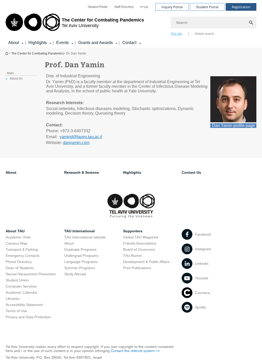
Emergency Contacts (22, 256)
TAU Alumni (132, 256)
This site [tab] (176, 34)
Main (10, 73)
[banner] (131, 24)
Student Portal (97, 7)
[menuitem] (97, 6)
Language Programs (80, 262)
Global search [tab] (204, 34)
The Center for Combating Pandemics (37, 53)
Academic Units (18, 237)
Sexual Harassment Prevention (31, 274)
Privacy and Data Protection (28, 317)
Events (62, 42)
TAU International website (85, 237)
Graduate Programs (80, 249)
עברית (144, 7)
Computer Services (21, 286)
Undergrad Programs (81, 256)
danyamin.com (76, 142)
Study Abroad (75, 274)
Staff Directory (124, 7)
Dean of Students (20, 268)
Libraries (13, 299)
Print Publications (137, 268)
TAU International (79, 231)
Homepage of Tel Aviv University (7, 53)
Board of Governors (139, 249)
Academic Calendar (21, 292)
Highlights (37, 42)
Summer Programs (79, 268)
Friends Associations (139, 243)
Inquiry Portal (171, 7)
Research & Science (81, 172)
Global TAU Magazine (140, 237)
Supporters (133, 231)
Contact (129, 42)
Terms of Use (16, 311)
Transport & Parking (22, 249)
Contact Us (191, 172)
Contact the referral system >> (135, 351)
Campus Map (16, 243)
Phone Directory (19, 262)
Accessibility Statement (24, 305)
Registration (241, 7)
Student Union (17, 280)
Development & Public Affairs (146, 262)
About (13, 42)
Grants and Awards (95, 42)
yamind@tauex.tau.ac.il (81, 137)
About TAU (15, 231)
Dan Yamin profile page (233, 125)
